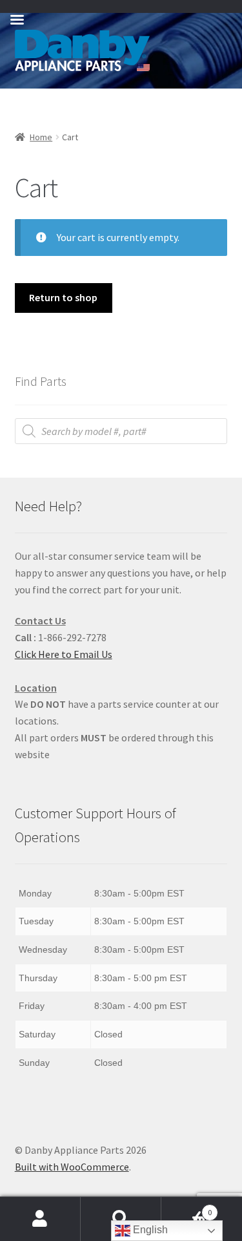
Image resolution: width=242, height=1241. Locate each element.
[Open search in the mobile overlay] (121, 431)
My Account (40, 1219)
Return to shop (63, 297)
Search (121, 1219)
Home (41, 137)
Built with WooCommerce (72, 1166)
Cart (186, 1207)
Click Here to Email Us (63, 654)
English (149, 1229)
